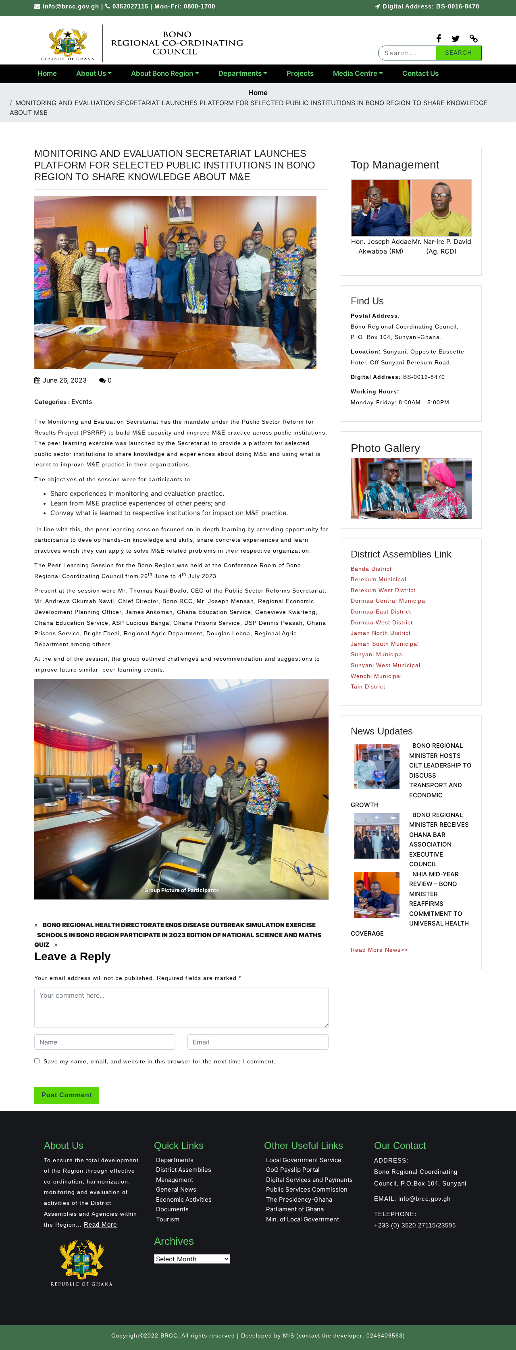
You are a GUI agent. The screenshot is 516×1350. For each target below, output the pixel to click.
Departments (240, 73)
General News (176, 1189)
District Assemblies (183, 1169)
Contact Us (420, 73)
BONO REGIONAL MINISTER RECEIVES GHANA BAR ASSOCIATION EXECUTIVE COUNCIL (439, 839)
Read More (100, 1224)
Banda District (371, 569)
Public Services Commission (306, 1189)
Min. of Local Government (302, 1219)
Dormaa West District (382, 622)
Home (47, 73)
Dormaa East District (381, 611)
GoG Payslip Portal (293, 1169)
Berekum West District (383, 590)
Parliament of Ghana (295, 1209)
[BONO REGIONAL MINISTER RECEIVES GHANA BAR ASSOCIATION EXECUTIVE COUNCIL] (377, 836)
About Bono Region (162, 73)
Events (81, 401)
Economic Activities (184, 1199)
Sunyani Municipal (377, 654)
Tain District (368, 686)
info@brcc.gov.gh (71, 6)
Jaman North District (381, 633)
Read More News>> (379, 949)
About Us (91, 73)
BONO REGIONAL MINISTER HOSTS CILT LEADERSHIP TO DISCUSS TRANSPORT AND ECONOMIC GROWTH (411, 775)
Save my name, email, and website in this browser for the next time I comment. (160, 1061)
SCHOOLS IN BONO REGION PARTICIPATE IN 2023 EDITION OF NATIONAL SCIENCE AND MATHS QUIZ (177, 940)
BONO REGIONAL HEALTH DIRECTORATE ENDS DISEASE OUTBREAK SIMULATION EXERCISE (179, 925)
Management (174, 1180)
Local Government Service (303, 1160)
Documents (172, 1209)
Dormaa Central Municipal (389, 600)
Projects (300, 73)
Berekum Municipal (378, 579)
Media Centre (355, 73)
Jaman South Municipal (385, 644)
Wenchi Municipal (376, 676)
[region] (411, 488)
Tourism (167, 1219)
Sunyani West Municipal (385, 665)
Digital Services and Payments (309, 1180)
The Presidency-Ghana (299, 1199)
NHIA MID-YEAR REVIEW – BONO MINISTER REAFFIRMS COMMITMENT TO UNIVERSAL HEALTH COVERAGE (410, 903)
